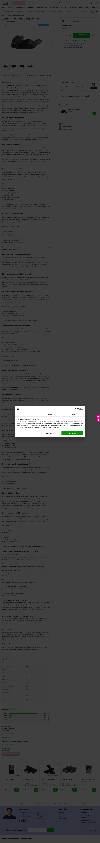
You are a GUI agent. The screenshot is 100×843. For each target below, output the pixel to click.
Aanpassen (49, 433)
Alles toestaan (72, 433)
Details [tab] (50, 414)
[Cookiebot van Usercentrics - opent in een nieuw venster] (76, 409)
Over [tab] (73, 414)
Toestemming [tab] (26, 414)
